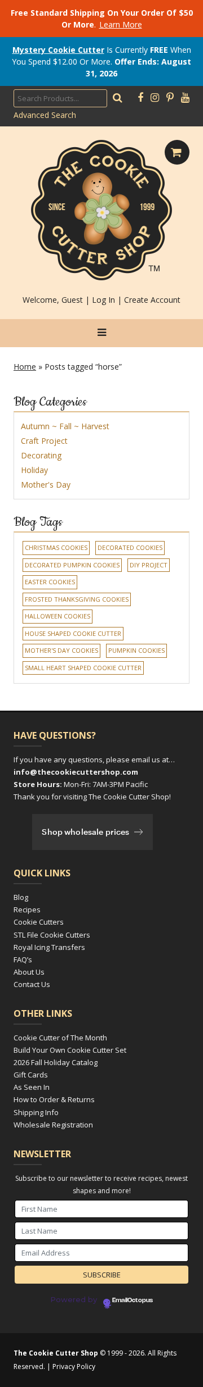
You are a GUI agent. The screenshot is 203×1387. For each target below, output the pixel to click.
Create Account (152, 299)
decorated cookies (130, 547)
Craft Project (44, 440)
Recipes (27, 909)
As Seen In (32, 1087)
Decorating (41, 455)
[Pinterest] (170, 98)
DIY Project (148, 565)
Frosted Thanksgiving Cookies (77, 599)
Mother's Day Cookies (61, 650)
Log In (103, 299)
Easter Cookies (50, 581)
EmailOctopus (132, 1300)
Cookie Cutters (39, 922)
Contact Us (32, 984)
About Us (29, 972)
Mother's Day (45, 484)
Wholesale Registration (53, 1125)
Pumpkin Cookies (136, 650)
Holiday (34, 470)
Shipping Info (36, 1112)
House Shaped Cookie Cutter (73, 633)
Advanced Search (45, 115)
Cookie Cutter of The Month (60, 1038)
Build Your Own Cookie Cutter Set (70, 1050)
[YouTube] (185, 98)
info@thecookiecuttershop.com (76, 772)
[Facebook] (140, 98)
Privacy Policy (73, 1366)
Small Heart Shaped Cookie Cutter (83, 667)
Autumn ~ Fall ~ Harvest (65, 426)
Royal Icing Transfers (49, 947)
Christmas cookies (56, 547)
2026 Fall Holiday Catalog (56, 1062)
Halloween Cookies (57, 616)
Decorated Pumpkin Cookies (72, 565)
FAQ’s (23, 959)
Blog (21, 897)
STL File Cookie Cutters (52, 935)
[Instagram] (155, 98)
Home (25, 366)
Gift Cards (31, 1075)
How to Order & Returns (54, 1099)
